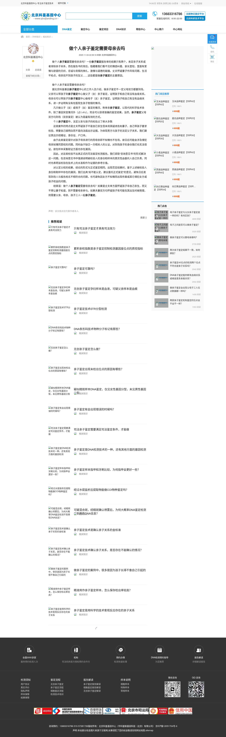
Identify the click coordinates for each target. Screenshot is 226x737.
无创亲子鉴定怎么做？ (87, 349)
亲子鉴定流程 (57, 687)
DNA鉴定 (67, 29)
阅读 (196, 219)
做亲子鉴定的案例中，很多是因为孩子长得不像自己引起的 (110, 570)
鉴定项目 (103, 29)
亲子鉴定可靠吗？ (85, 268)
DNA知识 (121, 29)
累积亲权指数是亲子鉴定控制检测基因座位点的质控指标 (108, 248)
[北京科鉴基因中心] (41, 16)
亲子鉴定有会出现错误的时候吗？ (94, 409)
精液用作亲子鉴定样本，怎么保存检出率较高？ (103, 590)
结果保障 (25, 697)
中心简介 (159, 29)
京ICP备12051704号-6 (166, 725)
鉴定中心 (85, 29)
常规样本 (125, 690)
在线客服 (198, 3)
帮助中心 (140, 29)
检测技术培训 (57, 694)
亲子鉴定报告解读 (92, 683)
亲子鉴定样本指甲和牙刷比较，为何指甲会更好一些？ (107, 469)
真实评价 (25, 687)
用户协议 (25, 683)
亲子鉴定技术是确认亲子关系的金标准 (97, 530)
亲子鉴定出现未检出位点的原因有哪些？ (99, 369)
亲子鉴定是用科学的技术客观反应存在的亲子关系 (104, 610)
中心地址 (177, 29)
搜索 (139, 16)
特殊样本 (125, 687)
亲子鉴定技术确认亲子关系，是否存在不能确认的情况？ (108, 550)
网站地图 (140, 730)
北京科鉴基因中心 (107, 725)
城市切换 (62, 3)
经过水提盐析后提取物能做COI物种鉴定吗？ (101, 490)
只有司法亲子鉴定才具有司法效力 (94, 228)
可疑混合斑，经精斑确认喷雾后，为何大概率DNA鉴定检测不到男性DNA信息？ (110, 511)
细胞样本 (125, 683)
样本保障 (25, 694)
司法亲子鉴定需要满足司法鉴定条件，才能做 (101, 429)
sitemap (149, 730)
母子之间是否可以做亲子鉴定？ (185, 224)
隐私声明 (25, 690)
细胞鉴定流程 (57, 690)
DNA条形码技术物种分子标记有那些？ (97, 329)
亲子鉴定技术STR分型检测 (90, 309)
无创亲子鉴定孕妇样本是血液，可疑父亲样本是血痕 (105, 289)
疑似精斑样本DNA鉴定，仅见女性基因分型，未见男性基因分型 (110, 391)
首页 (28, 36)
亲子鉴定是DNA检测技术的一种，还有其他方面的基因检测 (110, 449)
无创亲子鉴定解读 (92, 690)
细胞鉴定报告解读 (92, 687)
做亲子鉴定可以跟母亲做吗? (183, 237)
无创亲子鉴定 (57, 683)
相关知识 (47, 36)
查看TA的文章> (33, 75)
